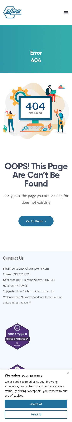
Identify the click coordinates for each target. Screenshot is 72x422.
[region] (36, 395)
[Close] (68, 372)
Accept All (36, 404)
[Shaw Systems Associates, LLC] (12, 12)
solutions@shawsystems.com (30, 268)
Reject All (36, 414)
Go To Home (34, 221)
